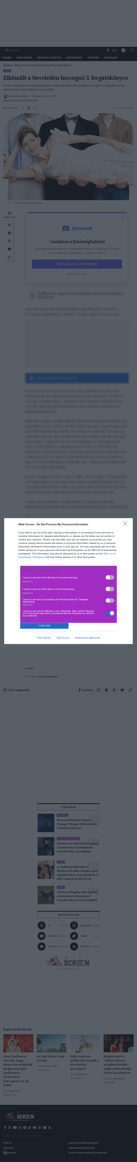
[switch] (110, 577)
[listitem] (68, 570)
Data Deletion (44, 637)
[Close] (126, 524)
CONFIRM (44, 625)
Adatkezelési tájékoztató (87, 637)
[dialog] (68, 581)
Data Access (63, 637)
